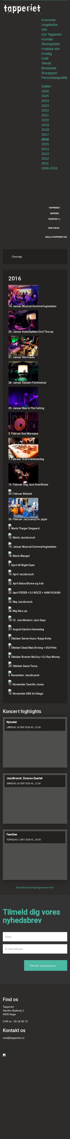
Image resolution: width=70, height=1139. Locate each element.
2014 (45, 149)
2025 (45, 96)
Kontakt (47, 39)
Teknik (46, 63)
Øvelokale (48, 68)
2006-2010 (49, 168)
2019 (45, 125)
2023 (45, 106)
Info (44, 29)
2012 (45, 158)
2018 (45, 129)
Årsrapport (49, 73)
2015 (45, 144)
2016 (45, 139)
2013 (45, 154)
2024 (45, 101)
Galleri (46, 86)
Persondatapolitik (54, 78)
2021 (45, 115)
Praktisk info (50, 49)
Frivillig (46, 54)
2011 (45, 163)
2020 (45, 120)
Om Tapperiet (51, 34)
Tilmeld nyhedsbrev (42, 965)
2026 (45, 91)
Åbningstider (50, 44)
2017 (45, 134)
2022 (45, 110)
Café (45, 58)
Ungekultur (49, 25)
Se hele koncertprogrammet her (35, 887)
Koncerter (48, 20)
